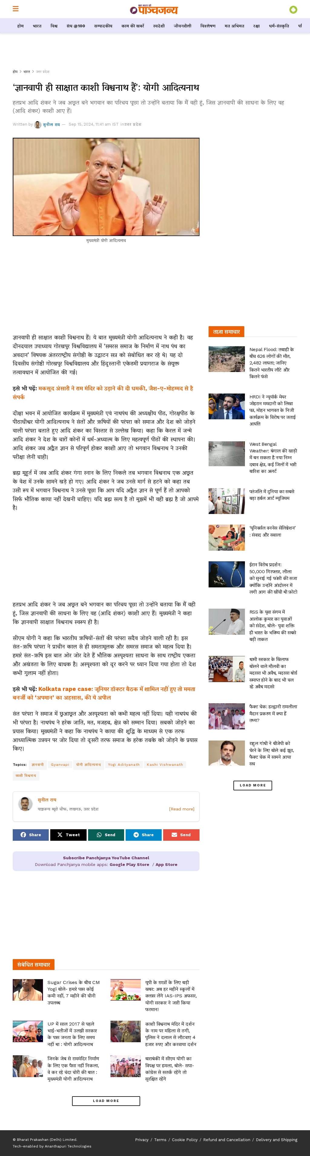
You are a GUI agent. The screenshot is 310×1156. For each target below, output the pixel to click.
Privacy (142, 1139)
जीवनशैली (182, 25)
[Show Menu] (15, 9)
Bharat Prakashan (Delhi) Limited (46, 1139)
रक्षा (256, 25)
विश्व (54, 25)
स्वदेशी (159, 25)
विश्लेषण (208, 25)
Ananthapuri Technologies (68, 1146)
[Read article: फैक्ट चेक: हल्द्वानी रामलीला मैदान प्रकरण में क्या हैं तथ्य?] (227, 716)
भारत (37, 25)
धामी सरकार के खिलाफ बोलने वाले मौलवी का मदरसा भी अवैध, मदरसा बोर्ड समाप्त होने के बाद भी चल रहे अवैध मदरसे (273, 672)
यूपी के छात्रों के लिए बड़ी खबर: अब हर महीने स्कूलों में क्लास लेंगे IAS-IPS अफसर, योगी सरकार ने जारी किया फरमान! (171, 995)
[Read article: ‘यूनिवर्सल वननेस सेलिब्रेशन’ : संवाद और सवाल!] (227, 538)
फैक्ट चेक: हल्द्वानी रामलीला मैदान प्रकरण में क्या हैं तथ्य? (273, 713)
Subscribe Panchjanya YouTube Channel (106, 857)
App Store (166, 864)
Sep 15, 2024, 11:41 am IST (94, 124)
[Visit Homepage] (154, 9)
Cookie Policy (185, 1139)
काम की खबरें (132, 25)
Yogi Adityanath (124, 764)
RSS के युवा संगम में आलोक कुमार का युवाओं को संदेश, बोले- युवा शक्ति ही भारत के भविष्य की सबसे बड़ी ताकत (272, 625)
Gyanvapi (60, 764)
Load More (106, 1101)
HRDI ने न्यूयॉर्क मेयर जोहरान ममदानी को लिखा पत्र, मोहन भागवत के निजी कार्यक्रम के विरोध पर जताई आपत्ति (272, 410)
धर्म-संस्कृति (279, 25)
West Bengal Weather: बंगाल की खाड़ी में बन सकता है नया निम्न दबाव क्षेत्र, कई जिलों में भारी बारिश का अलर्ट (273, 457)
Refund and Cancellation (226, 1139)
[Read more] (181, 808)
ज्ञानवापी (38, 764)
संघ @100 (76, 25)
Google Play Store (129, 864)
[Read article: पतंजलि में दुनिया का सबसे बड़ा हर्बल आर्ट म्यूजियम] (227, 501)
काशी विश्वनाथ (26, 775)
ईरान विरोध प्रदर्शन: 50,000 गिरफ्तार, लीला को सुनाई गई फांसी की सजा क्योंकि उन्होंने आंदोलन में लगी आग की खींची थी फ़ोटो (273, 578)
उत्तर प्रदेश (42, 71)
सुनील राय (51, 124)
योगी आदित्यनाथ (88, 764)
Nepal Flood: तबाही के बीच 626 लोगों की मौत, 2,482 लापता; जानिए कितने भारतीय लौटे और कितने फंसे (271, 363)
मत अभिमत (234, 25)
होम (20, 25)
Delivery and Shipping (276, 1139)
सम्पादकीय (103, 25)
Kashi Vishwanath (165, 764)
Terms (160, 1139)
